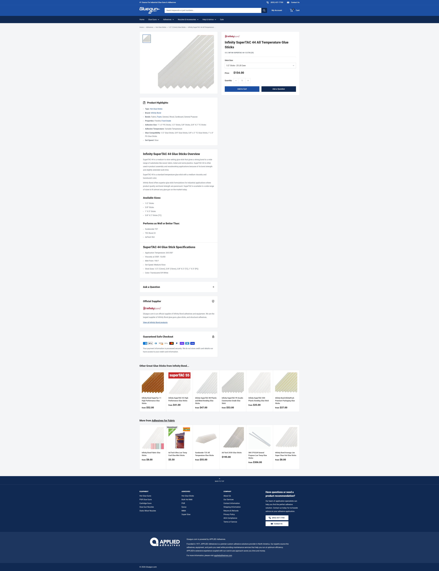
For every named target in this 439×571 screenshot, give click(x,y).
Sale (222, 19)
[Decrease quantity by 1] (236, 80)
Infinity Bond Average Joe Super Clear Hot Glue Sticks (285, 454)
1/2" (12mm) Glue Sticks (177, 27)
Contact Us (295, 2)
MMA (184, 511)
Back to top (219, 481)
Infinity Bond (156, 113)
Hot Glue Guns (145, 496)
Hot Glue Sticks (160, 27)
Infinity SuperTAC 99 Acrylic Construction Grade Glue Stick (232, 400)
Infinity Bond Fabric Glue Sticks (151, 454)
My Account (277, 10)
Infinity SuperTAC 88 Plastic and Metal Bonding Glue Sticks (206, 400)
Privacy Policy (229, 514)
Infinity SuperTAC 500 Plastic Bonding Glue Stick (258, 399)
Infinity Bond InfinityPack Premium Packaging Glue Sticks (285, 400)
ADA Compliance (230, 518)
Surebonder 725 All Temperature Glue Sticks (204, 454)
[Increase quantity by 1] (248, 80)
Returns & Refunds (231, 511)
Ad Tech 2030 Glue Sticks (232, 453)
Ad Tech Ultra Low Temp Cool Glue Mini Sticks (177, 454)
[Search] (264, 10)
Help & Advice (208, 19)
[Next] (300, 447)
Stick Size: (239, 60)
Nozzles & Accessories (187, 19)
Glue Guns (152, 19)
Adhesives (167, 19)
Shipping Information (232, 507)
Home (141, 19)
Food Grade (166, 121)
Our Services (229, 499)
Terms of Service (230, 522)
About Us (227, 496)
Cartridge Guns (145, 503)
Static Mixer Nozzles (147, 511)
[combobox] (213, 10)
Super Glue (186, 514)
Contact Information (232, 503)
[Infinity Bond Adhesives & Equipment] (260, 36)
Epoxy (184, 507)
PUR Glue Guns (145, 499)
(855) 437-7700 (274, 2)
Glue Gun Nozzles (146, 507)
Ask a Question (279, 89)
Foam (159, 117)
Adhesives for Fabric (163, 420)
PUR (183, 503)
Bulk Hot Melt (187, 499)
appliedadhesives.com (223, 555)
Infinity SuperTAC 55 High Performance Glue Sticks (178, 399)
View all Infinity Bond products (155, 322)
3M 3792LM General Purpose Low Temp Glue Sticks (257, 455)
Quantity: (228, 80)
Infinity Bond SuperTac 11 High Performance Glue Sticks (151, 400)
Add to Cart (242, 89)
